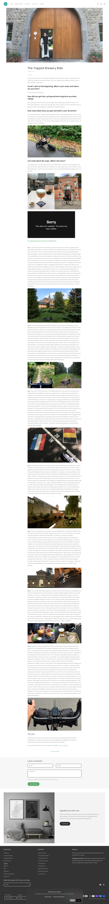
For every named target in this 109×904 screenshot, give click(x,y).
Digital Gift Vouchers (43, 868)
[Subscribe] (28, 884)
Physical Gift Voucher (43, 871)
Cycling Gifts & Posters (43, 855)
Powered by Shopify (101, 898)
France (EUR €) (9, 898)
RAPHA (54, 241)
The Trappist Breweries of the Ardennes (38, 241)
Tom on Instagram (63, 745)
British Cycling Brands (9, 874)
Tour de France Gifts (43, 861)
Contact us (6, 853)
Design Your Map (42, 853)
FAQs (5, 868)
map (32, 78)
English (20, 898)
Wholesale (6, 871)
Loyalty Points (41, 874)
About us (6, 866)
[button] (35, 4)
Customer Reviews (8, 855)
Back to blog (55, 751)
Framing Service (42, 866)
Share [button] (30, 75)
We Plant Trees (7, 861)
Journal (5, 863)
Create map (65, 823)
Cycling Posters (41, 863)
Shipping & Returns (8, 858)
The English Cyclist (94, 898)
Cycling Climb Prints (43, 858)
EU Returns (6, 876)
